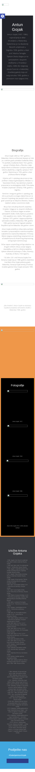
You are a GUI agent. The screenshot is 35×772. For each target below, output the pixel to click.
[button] (26, 7)
